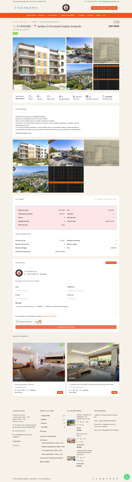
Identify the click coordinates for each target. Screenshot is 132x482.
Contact (98, 15)
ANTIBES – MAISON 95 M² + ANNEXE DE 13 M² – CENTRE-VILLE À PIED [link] (84, 417)
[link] (39, 362)
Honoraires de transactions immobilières (51, 458)
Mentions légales (45, 461)
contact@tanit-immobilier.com (23, 434)
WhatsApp (43, 274)
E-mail (17, 295)
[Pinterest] (111, 479)
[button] (115, 22)
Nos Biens (41, 15)
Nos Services (53, 15)
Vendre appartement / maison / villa (52, 454)
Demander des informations (66, 327)
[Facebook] (94, 479)
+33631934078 (31, 274)
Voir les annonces (111, 262)
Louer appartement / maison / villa (52, 450)
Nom (17, 287)
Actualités (82, 15)
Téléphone (70, 287)
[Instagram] (100, 479)
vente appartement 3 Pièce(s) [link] (24, 384)
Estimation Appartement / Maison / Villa (53, 446)
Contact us (16, 437)
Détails (60, 392)
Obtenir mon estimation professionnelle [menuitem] (104, 8)
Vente (15, 33)
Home (16, 22)
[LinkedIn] (104, 479)
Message (18, 303)
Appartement (24, 22)
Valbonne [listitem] (44, 423)
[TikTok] (118, 479)
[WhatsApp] (114, 479)
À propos (90, 15)
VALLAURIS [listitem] (44, 427)
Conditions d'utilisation (49, 316)
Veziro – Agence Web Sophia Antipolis (105, 421)
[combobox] (92, 298)
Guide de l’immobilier (67, 15)
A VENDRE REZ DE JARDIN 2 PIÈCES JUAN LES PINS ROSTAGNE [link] (91, 384)
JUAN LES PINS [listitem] (45, 416)
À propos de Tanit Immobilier (48, 436)
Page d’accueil (31, 15)
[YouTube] (107, 479)
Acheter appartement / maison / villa (52, 443)
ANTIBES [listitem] (43, 419)
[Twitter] (97, 479)
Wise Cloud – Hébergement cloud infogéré (106, 430)
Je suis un (70, 295)
